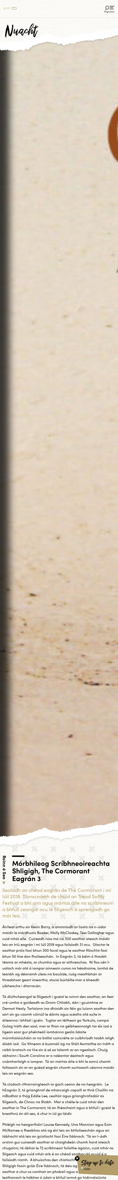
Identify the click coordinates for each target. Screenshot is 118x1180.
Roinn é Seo (4, 867)
